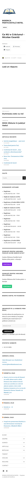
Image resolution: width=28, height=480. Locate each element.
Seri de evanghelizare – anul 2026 (14, 141)
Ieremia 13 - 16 (8, 407)
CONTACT (5, 465)
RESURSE (5, 461)
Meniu (5, 27)
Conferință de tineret (10, 163)
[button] (9, 11)
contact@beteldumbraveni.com (12, 364)
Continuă (7, 264)
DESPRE (4, 439)
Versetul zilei (9, 373)
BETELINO (5, 450)
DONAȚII (5, 442)
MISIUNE (5, 458)
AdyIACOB (7, 57)
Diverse (19, 57)
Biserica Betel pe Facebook (13, 295)
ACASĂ (4, 435)
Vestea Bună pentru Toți (11, 145)
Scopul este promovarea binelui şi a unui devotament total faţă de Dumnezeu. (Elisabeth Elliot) (14, 424)
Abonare (8, 331)
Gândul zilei (9, 417)
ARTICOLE (5, 446)
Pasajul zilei (9, 403)
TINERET (5, 454)
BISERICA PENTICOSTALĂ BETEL (12, 21)
